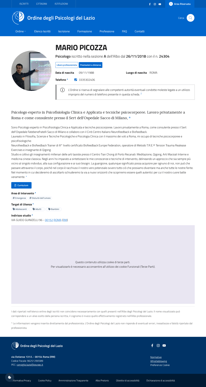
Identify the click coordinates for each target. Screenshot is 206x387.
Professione (107, 31)
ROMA (57, 220)
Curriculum (23, 186)
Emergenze (20, 198)
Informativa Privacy (21, 380)
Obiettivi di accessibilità (127, 380)
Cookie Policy (44, 380)
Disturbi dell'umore (41, 198)
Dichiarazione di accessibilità (160, 380)
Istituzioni (61, 4)
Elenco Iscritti (42, 31)
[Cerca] (190, 18)
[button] (9, 377)
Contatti (140, 31)
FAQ (124, 31)
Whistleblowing (158, 361)
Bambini (55, 209)
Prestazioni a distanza (90, 65)
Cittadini (41, 4)
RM (65, 220)
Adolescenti (21, 209)
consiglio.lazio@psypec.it (30, 365)
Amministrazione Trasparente (73, 380)
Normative (156, 357)
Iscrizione (64, 31)
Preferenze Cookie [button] (160, 365)
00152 (49, 220)
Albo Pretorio (102, 380)
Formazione (84, 31)
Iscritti (23, 4)
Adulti (38, 209)
